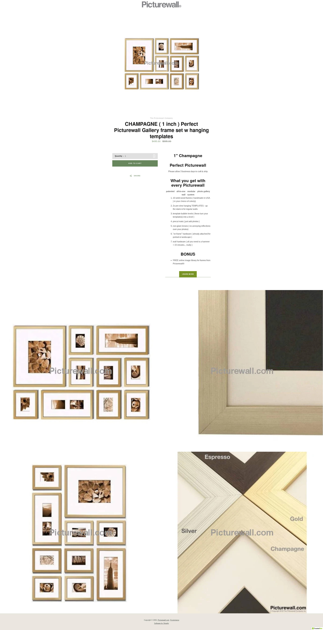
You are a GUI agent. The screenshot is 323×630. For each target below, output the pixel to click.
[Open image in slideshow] (161, 63)
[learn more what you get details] (188, 274)
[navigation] (105, 4)
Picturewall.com (163, 620)
